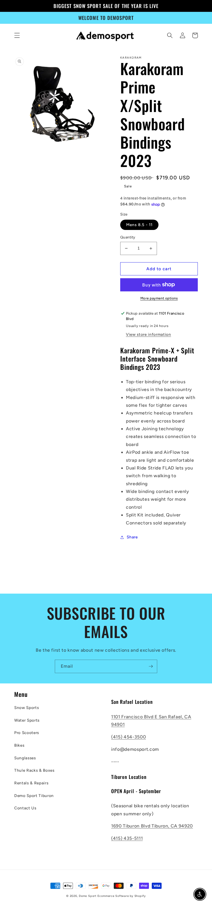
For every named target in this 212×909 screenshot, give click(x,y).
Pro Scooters (26, 732)
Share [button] (132, 537)
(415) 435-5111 (127, 838)
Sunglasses (25, 757)
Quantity (127, 237)
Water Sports (27, 720)
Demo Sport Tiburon (34, 795)
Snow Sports (26, 707)
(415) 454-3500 (128, 736)
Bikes (19, 745)
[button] (17, 35)
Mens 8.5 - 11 (139, 224)
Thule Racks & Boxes (34, 770)
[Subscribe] (151, 666)
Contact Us (25, 808)
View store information (148, 334)
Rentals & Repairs (31, 782)
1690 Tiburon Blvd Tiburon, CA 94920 (152, 825)
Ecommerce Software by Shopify (121, 896)
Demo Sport (87, 896)
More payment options (159, 298)
